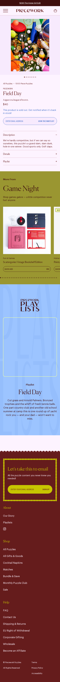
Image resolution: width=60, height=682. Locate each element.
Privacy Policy (37, 668)
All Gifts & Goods (13, 556)
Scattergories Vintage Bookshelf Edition (22, 262)
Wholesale (9, 644)
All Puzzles (7, 84)
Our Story (8, 516)
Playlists (7, 522)
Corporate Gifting (13, 637)
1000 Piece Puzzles (23, 84)
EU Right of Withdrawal (16, 630)
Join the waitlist (46, 121)
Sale (5, 590)
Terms (34, 662)
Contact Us (9, 617)
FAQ (5, 610)
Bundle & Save (11, 576)
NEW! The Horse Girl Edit (30, 3)
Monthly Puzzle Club (15, 583)
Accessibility (37, 673)
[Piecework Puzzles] (30, 10)
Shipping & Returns (14, 624)
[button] (55, 10)
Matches (8, 569)
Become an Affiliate (14, 651)
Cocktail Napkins (13, 563)
